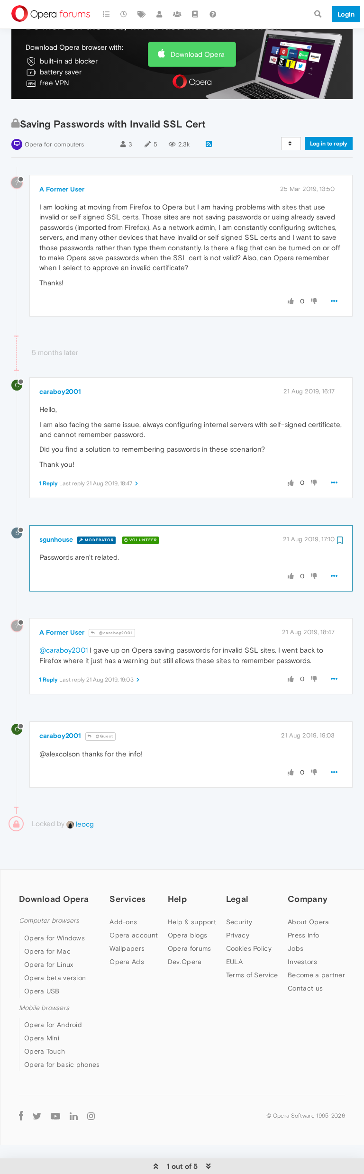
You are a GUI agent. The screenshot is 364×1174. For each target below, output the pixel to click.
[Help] (213, 14)
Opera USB (42, 991)
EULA (234, 961)
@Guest (103, 736)
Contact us (305, 988)
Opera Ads (126, 961)
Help (177, 899)
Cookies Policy (249, 948)
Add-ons (123, 922)
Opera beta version (55, 978)
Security (239, 922)
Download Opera (198, 54)
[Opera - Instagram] (91, 1115)
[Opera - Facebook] (21, 1115)
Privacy (237, 935)
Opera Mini (41, 1038)
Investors (302, 961)
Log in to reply (328, 143)
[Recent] (124, 14)
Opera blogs (187, 935)
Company (308, 899)
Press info (303, 935)
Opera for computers (54, 144)
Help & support (192, 922)
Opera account (133, 935)
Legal (237, 899)
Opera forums (189, 948)
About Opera (308, 922)
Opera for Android (53, 1024)
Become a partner (316, 975)
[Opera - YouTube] (55, 1115)
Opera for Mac (47, 951)
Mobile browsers (44, 1008)
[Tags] (142, 14)
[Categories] (106, 14)
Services (127, 899)
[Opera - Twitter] (37, 1115)
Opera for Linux (48, 964)
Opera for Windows (54, 938)
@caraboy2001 (115, 633)
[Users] (160, 14)
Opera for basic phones (62, 1064)
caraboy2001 (60, 391)
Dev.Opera (185, 961)
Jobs (295, 948)
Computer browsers (49, 921)
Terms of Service (252, 975)
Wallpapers (127, 948)
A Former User (61, 189)
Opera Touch (44, 1051)
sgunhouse (56, 539)
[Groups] (177, 14)
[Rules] (195, 14)
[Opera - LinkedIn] (73, 1115)
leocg (84, 824)
